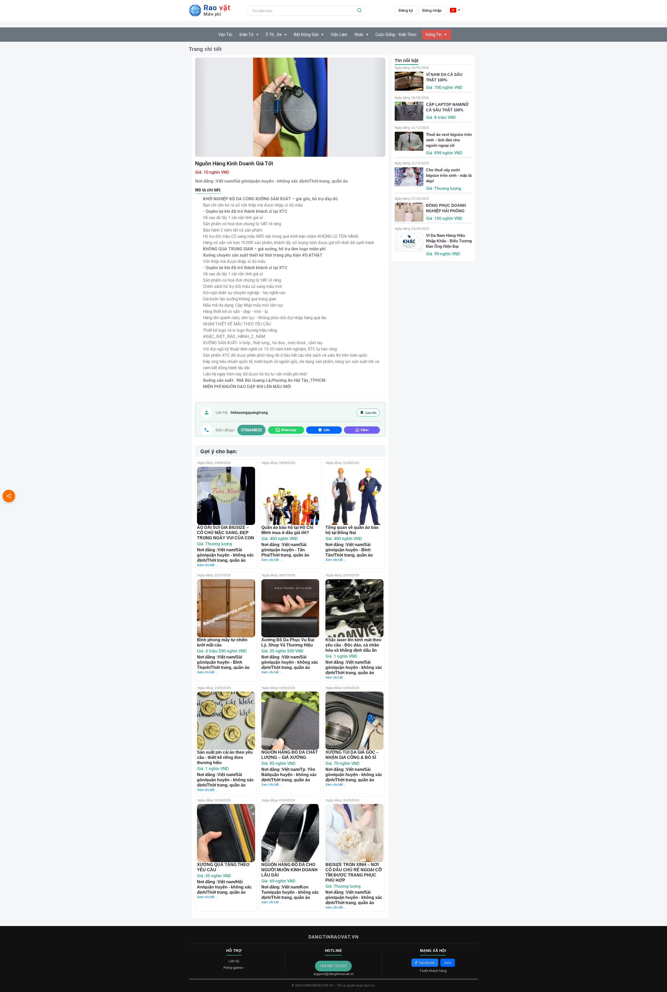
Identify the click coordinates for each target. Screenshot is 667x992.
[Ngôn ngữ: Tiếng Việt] (455, 10)
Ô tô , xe (273, 34)
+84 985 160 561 (333, 966)
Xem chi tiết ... (207, 565)
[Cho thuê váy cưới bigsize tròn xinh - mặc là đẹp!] (409, 176)
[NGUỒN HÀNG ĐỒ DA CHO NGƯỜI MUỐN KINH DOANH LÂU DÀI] (290, 833)
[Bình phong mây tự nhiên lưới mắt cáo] (226, 608)
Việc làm (339, 34)
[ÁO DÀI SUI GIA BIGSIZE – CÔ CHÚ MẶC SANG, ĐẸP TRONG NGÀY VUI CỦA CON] (226, 496)
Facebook (427, 963)
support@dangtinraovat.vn (333, 974)
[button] (379, 107)
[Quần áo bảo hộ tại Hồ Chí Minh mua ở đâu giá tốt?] (290, 496)
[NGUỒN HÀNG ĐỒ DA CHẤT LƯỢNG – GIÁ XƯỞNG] (290, 721)
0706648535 (251, 430)
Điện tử (246, 34)
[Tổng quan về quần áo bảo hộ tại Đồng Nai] (354, 496)
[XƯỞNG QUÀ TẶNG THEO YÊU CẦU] (226, 833)
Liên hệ (233, 961)
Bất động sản (306, 34)
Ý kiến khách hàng (433, 971)
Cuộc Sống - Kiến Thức (396, 34)
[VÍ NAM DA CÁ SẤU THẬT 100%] (409, 81)
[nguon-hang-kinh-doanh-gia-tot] (290, 107)
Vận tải (225, 34)
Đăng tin (433, 34)
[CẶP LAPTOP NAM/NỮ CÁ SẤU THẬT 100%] (409, 111)
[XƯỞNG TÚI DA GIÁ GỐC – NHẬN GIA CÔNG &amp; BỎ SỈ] (354, 721)
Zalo (447, 963)
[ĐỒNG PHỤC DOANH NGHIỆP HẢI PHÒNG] (409, 212)
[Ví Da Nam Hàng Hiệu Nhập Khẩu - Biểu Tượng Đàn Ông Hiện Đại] (409, 242)
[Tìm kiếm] (359, 10)
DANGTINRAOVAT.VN (333, 937)
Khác (359, 34)
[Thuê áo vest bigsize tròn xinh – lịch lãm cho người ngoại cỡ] (409, 141)
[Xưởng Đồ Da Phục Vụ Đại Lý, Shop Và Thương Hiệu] (290, 608)
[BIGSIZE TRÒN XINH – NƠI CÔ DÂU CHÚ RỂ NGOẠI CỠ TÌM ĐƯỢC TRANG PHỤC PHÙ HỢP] (354, 833)
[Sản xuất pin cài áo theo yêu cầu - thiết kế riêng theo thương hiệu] (226, 721)
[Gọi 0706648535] (207, 430)
